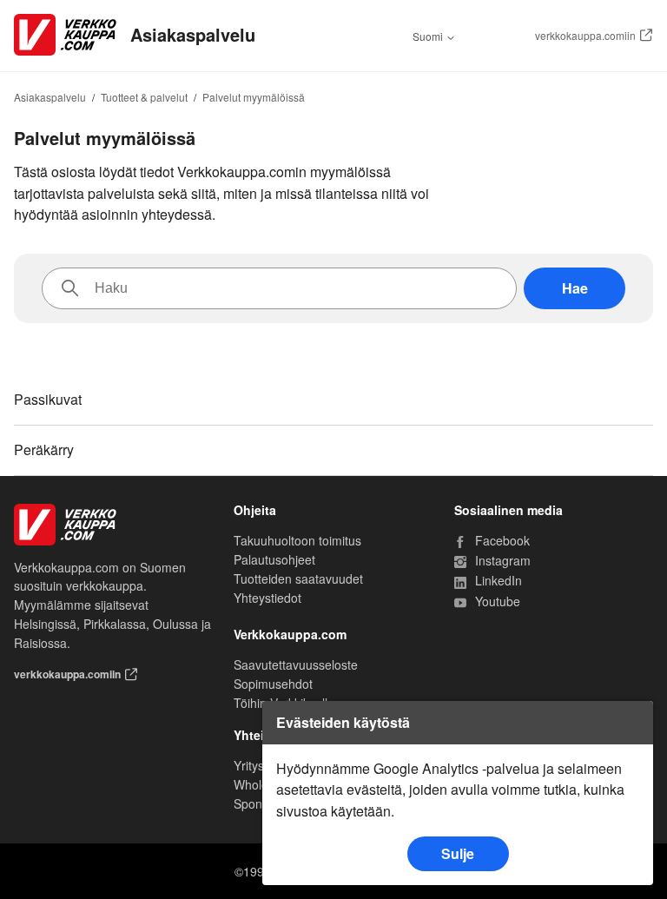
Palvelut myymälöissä (253, 96)
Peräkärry (44, 449)
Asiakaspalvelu (50, 96)
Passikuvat (48, 399)
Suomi (429, 36)
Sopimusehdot (273, 684)
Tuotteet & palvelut (144, 96)
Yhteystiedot (267, 598)
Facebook (561, 540)
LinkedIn (561, 580)
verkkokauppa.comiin (585, 36)
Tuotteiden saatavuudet (298, 578)
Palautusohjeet (274, 559)
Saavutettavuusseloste (296, 664)
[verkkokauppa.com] (113, 525)
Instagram (561, 560)
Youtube (561, 601)
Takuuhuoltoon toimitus (297, 540)
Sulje (457, 853)
